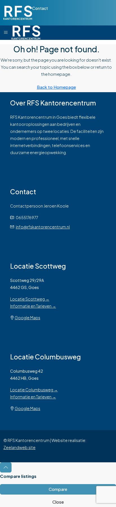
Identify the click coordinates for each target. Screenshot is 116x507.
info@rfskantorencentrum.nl (43, 226)
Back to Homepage (56, 87)
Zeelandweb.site (19, 447)
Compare (58, 489)
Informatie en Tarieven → (33, 305)
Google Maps (27, 317)
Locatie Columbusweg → (34, 389)
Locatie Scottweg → (29, 298)
